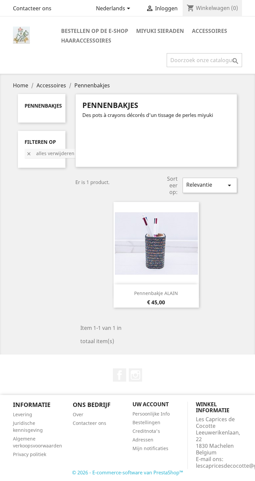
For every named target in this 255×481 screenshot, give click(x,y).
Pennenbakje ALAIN (156, 293)
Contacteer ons (32, 8)
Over (78, 414)
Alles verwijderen (50, 153)
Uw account (150, 404)
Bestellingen (146, 422)
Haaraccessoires (86, 40)
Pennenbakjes (43, 105)
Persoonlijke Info (151, 414)
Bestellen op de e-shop (94, 31)
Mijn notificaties (150, 448)
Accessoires (209, 31)
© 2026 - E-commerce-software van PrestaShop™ (127, 472)
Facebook (119, 375)
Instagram (135, 375)
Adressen (142, 439)
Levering (22, 414)
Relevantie (209, 185)
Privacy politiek (29, 454)
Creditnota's (146, 431)
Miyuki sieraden (160, 31)
